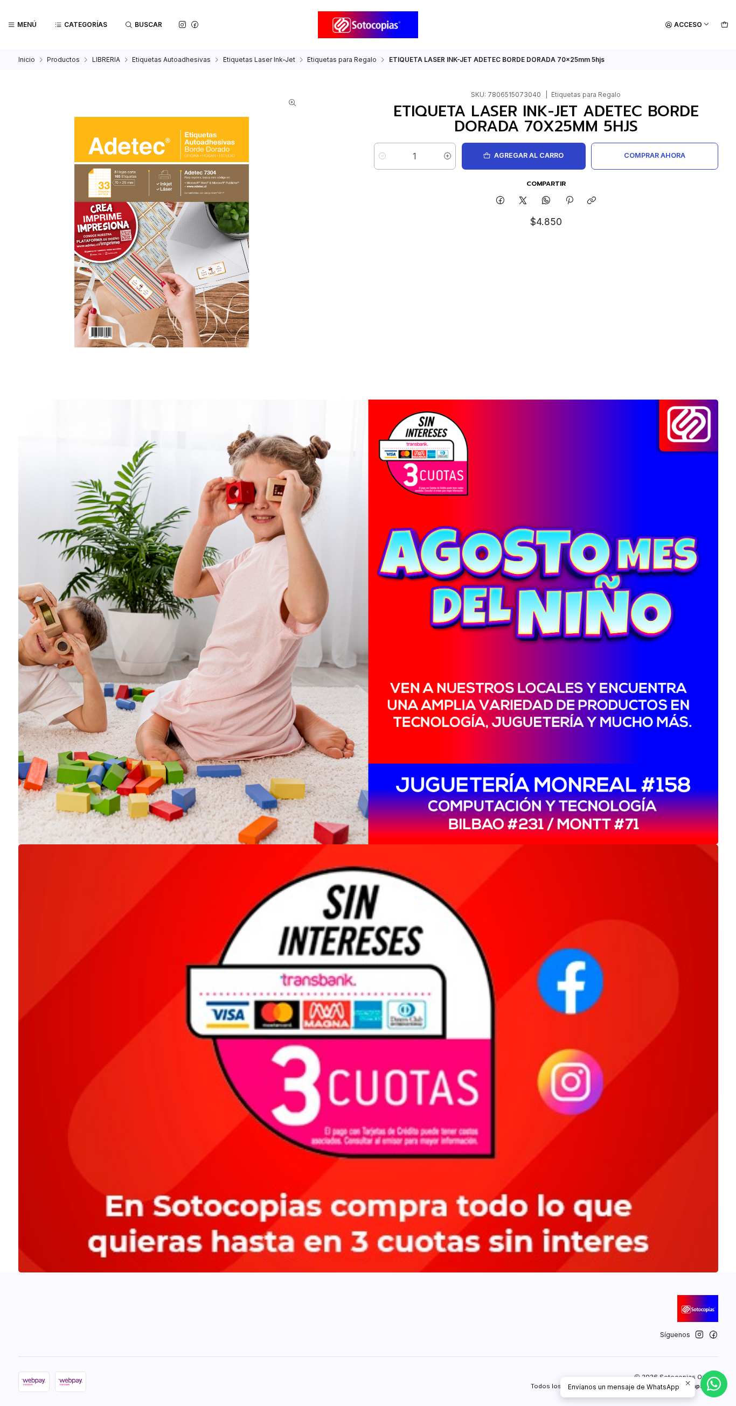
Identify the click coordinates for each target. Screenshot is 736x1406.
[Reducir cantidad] (382, 156)
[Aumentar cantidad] (447, 156)
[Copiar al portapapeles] (592, 201)
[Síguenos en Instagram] (182, 24)
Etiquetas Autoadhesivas (171, 60)
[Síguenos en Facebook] (195, 24)
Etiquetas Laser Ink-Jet (259, 60)
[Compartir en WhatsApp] (546, 201)
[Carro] (724, 25)
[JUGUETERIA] (368, 622)
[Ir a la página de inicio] (368, 24)
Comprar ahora (654, 155)
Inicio (26, 60)
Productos (63, 60)
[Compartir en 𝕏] (523, 201)
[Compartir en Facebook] (500, 201)
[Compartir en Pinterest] (569, 201)
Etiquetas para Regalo (342, 60)
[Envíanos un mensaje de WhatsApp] (713, 1383)
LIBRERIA (106, 60)
